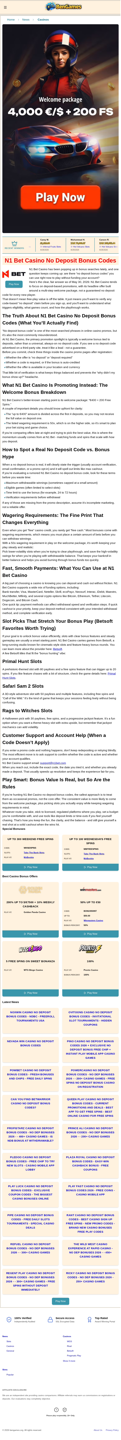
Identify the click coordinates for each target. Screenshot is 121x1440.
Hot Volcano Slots (72, 246)
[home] (64, 11)
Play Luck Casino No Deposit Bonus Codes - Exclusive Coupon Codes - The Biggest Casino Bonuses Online (30, 1192)
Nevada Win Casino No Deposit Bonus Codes (30, 1043)
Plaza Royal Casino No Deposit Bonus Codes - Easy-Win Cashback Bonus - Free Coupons (90, 1163)
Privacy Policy (112, 1430)
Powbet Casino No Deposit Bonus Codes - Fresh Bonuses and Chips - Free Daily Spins (30, 1074)
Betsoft (57, 649)
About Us (98, 1430)
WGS (69, 1341)
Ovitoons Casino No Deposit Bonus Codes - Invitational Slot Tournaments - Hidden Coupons (90, 1018)
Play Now (14, 284)
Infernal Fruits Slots (43, 246)
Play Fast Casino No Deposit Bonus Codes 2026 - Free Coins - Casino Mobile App (90, 1190)
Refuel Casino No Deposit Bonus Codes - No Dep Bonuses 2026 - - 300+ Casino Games (30, 1248)
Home (11, 19)
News (26, 19)
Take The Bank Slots (34, 852)
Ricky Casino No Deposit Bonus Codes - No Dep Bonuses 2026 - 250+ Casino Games (90, 1277)
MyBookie (29, 857)
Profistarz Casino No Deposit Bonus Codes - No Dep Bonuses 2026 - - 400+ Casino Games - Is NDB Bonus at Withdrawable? (30, 1134)
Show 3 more (69, 1361)
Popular (10, 1374)
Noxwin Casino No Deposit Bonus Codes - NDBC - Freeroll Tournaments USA (30, 1016)
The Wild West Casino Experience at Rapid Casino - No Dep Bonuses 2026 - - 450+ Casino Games (90, 1250)
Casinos (10, 1346)
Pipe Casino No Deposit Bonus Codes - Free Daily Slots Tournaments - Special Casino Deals (30, 1221)
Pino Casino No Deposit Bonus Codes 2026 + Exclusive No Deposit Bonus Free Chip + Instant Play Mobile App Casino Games (90, 1049)
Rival (69, 1346)
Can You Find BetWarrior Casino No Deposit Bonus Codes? (30, 1103)
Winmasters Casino (93, 920)
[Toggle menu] (5, 7)
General (10, 1351)
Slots (8, 1341)
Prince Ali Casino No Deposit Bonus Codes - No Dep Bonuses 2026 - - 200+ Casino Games (90, 1132)
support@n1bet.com (53, 763)
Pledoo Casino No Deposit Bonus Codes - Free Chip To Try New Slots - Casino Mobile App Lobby (30, 1163)
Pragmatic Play (74, 1355)
